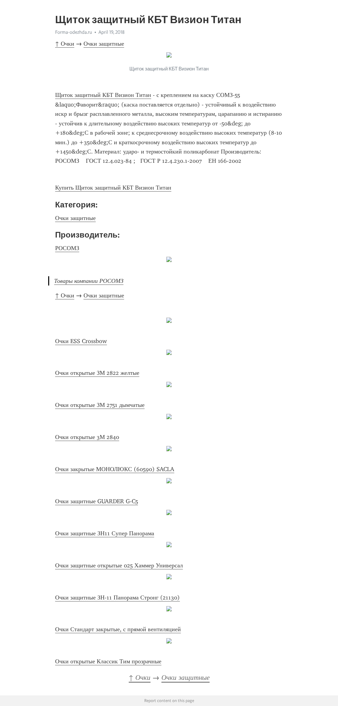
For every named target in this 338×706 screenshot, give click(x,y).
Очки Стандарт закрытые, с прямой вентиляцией (118, 629)
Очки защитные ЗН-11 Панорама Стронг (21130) (117, 597)
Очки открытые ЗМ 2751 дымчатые (100, 405)
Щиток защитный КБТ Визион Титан (103, 95)
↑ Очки (64, 43)
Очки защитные (104, 43)
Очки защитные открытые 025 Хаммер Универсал (119, 565)
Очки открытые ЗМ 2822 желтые (97, 372)
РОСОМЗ (67, 248)
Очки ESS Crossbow (81, 341)
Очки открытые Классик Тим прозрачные (108, 661)
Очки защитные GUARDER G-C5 (96, 501)
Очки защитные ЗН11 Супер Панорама (104, 533)
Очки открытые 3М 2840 (87, 437)
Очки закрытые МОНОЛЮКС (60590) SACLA (114, 469)
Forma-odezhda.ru (73, 32)
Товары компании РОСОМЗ (88, 281)
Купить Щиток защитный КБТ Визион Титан (113, 187)
